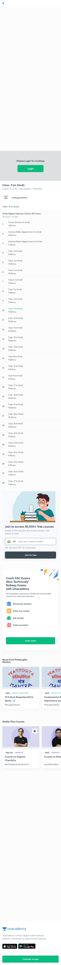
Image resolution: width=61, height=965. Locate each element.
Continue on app (31, 959)
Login (30, 168)
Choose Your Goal (15, 3)
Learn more (30, 640)
